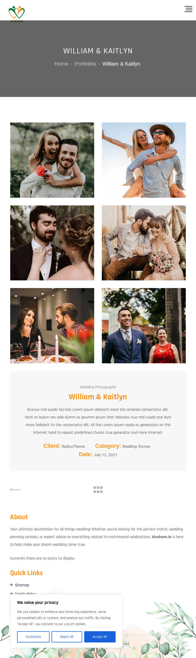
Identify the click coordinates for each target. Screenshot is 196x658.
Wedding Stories (136, 446)
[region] (66, 621)
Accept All (100, 637)
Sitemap (22, 585)
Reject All (67, 637)
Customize (33, 637)
